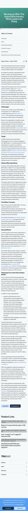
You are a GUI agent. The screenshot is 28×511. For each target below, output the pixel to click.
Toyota (2, 41)
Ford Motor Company (6, 48)
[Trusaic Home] (6, 456)
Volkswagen (4, 38)
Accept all (8, 508)
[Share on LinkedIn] (26, 61)
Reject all (19, 508)
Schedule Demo (15, 406)
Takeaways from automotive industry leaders (11, 55)
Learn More (5, 406)
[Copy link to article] (23, 61)
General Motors (4, 51)
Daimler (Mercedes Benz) (6, 45)
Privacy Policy (19, 504)
